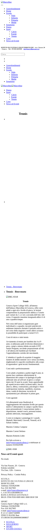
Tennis (14, 36)
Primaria (14, 20)
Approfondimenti (13, 9)
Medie (13, 22)
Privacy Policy (7, 474)
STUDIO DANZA (14, 529)
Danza (8, 27)
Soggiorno (10, 25)
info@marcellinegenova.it (31, 49)
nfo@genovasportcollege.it (18, 511)
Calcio (13, 32)
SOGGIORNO (12, 524)
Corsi (8, 38)
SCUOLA (10, 522)
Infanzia (14, 18)
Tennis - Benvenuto (14, 287)
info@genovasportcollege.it (17, 442)
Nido (13, 16)
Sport (8, 29)
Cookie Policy (20, 474)
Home (8, 11)
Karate (14, 34)
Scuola (9, 13)
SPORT (9, 526)
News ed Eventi (12, 41)
